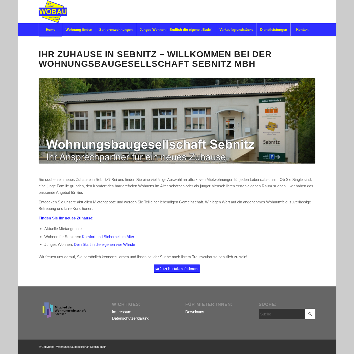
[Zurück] (50, 121)
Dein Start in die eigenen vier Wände (104, 244)
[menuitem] (50, 29)
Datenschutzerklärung (130, 318)
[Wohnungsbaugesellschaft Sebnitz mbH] (53, 11)
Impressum (121, 311)
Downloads (194, 311)
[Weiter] (303, 121)
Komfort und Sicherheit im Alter (108, 236)
